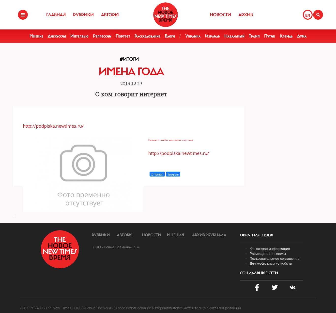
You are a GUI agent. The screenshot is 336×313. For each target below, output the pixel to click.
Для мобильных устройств (271, 263)
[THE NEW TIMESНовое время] (165, 14)
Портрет (123, 36)
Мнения (175, 234)
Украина (192, 36)
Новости (220, 14)
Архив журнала (209, 234)
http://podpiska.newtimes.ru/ (53, 126)
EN (307, 15)
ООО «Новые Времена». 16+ (116, 246)
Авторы (110, 14)
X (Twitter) (157, 174)
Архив (245, 14)
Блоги (170, 36)
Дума (301, 36)
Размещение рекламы (268, 253)
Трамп (254, 36)
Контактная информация (270, 248)
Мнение (36, 36)
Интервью (79, 36)
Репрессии (102, 36)
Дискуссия (57, 36)
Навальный (234, 36)
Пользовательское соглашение (275, 258)
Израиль (212, 36)
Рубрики (83, 14)
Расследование (147, 36)
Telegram (173, 174)
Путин (269, 36)
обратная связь (256, 235)
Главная (56, 14)
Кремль (286, 36)
